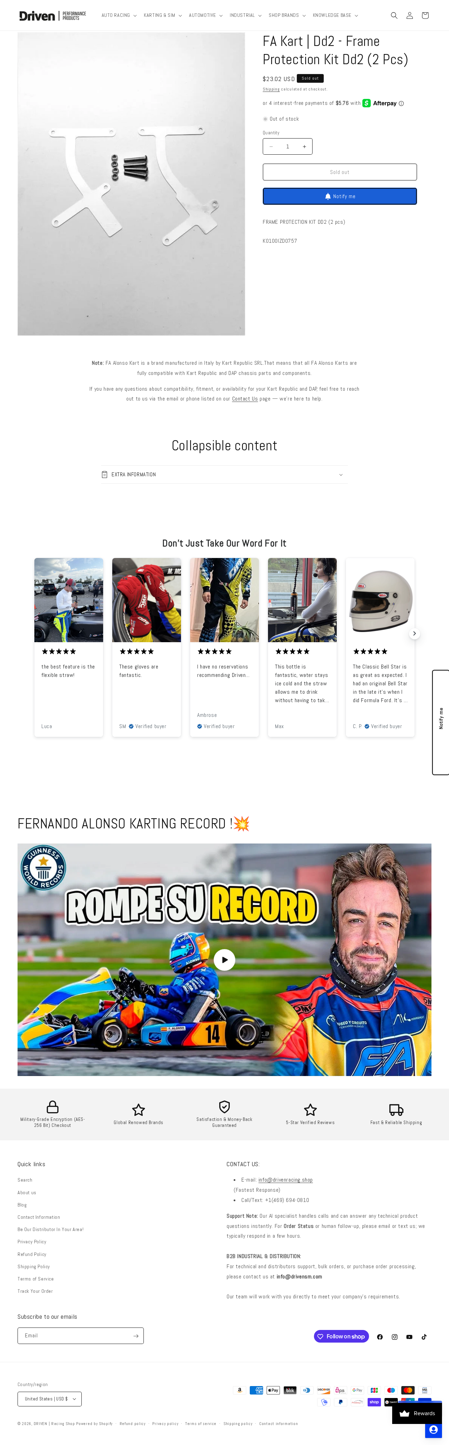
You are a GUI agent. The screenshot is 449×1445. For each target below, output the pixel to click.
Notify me (344, 196)
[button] (119, 15)
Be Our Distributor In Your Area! (50, 1229)
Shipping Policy (34, 1266)
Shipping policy (238, 1423)
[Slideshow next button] (414, 633)
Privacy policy (165, 1423)
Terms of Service (36, 1279)
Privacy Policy (32, 1242)
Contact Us (245, 399)
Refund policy (133, 1423)
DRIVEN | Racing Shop (54, 1423)
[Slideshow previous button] (34, 633)
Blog (22, 1205)
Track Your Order (35, 1291)
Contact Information (39, 1217)
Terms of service (200, 1423)
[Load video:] (224, 960)
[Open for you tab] (433, 1429)
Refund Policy (32, 1254)
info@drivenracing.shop (286, 1180)
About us (27, 1192)
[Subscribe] (135, 1336)
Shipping (271, 89)
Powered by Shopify (94, 1423)
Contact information (278, 1423)
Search (25, 1180)
